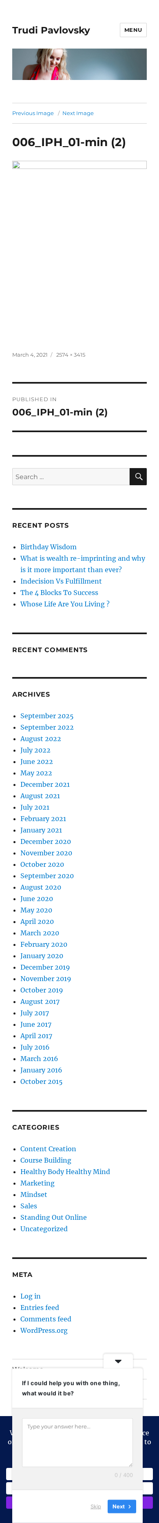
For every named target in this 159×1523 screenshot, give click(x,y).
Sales (28, 1206)
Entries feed (39, 1307)
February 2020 (43, 944)
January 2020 (41, 956)
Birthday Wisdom (48, 547)
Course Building (45, 1160)
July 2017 (34, 1013)
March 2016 (39, 1059)
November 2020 (46, 853)
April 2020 (37, 921)
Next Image (78, 113)
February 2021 (43, 819)
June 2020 (36, 899)
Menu (133, 30)
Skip (96, 1506)
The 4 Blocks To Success (59, 592)
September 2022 (47, 727)
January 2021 (41, 830)
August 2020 (40, 887)
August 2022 (40, 739)
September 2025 (47, 716)
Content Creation (48, 1149)
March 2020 (39, 933)
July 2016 (35, 1047)
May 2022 (36, 773)
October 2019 (41, 990)
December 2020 (45, 841)
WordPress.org (44, 1330)
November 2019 (45, 979)
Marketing (37, 1183)
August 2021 (40, 796)
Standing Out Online (53, 1217)
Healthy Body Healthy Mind (65, 1172)
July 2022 (35, 750)
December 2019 (45, 967)
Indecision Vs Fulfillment (61, 581)
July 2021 (34, 807)
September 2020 (47, 876)
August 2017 (40, 1001)
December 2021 (45, 784)
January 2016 (41, 1070)
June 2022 (36, 761)
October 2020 (42, 864)
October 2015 (41, 1081)
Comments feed (45, 1319)
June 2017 (35, 1024)
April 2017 (36, 1036)
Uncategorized (44, 1229)
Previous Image (33, 113)
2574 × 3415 (70, 354)
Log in (30, 1296)
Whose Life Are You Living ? (65, 604)
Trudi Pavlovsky (51, 30)
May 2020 (36, 910)
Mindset (33, 1194)
